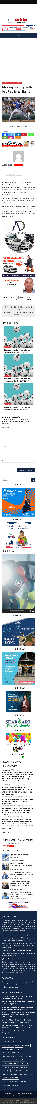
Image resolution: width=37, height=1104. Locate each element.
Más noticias (6, 828)
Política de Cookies (8, 1102)
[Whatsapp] (31, 134)
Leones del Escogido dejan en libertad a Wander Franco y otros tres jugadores (21, 894)
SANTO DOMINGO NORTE (10, 1078)
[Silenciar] (30, 611)
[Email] (5, 137)
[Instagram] (11, 137)
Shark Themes (24, 1096)
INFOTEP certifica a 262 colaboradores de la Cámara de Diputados (21, 865)
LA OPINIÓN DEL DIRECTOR (11, 1063)
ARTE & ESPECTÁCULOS (10, 1042)
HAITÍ (22, 1060)
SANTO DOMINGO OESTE (10, 1081)
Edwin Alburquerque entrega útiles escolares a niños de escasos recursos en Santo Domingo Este (20, 884)
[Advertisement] (18, 58)
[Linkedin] (18, 134)
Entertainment (7, 1060)
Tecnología (6, 1085)
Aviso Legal (10, 1100)
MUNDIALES (14, 1067)
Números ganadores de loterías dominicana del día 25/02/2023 (17, 380)
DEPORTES (19, 1049)
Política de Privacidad (22, 1100)
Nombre (4, 447)
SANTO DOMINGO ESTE (26, 1074)
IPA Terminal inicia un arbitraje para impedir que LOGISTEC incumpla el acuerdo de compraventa (18, 801)
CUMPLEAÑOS (25, 1045)
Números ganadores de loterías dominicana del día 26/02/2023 (17, 351)
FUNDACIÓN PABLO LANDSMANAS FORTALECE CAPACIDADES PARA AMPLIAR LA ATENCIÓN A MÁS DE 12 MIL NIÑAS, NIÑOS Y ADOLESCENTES (18, 791)
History (21, 297)
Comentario (6, 427)
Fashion (16, 1060)
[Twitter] (11, 134)
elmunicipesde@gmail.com (14, 174)
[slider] (17, 610)
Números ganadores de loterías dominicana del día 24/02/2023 (17, 408)
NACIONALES (24, 1067)
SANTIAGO (13, 1074)
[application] (18, 583)
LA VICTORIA (25, 1063)
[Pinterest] (24, 134)
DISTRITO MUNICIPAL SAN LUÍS (12, 1052)
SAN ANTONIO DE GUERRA (20, 1070)
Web (3, 461)
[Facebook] (5, 134)
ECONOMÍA (27, 1056)
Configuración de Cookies (25, 1102)
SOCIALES (24, 1081)
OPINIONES (6, 1070)
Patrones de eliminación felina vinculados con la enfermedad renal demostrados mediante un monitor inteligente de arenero (17, 811)
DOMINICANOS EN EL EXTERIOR (12, 1056)
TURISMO (15, 1085)
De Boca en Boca (8, 1049)
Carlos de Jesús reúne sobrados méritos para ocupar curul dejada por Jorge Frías (21, 874)
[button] (18, 583)
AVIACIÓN (23, 1042)
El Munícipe (7, 164)
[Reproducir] (4, 611)
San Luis (5, 1074)
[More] (18, 137)
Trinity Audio (19, 126)
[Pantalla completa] (33, 611)
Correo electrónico (8, 454)
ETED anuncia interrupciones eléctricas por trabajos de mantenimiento (19, 856)
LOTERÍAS (11, 297)
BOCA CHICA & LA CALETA (11, 1045)
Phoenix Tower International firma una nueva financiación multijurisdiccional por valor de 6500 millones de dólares (17, 822)
